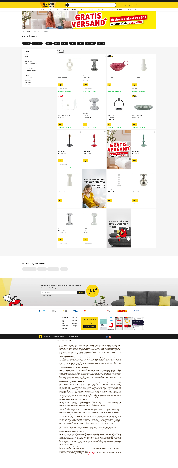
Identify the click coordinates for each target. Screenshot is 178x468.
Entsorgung (64, 328)
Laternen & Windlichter (30, 77)
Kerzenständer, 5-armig (62, 93)
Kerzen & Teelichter (31, 70)
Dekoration (26, 54)
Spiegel (27, 56)
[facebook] (107, 337)
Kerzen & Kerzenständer (31, 63)
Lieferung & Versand (66, 322)
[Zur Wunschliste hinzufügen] (80, 56)
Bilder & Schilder (29, 84)
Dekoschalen (28, 80)
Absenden (81, 292)
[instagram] (110, 337)
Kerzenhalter (60, 54)
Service (63, 323)
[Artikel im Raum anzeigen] (61, 51)
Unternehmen (75, 320)
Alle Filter (27, 43)
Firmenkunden (75, 323)
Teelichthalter (30, 68)
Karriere (73, 322)
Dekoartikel (27, 75)
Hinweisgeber (47, 336)
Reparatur (64, 327)
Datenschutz (74, 327)
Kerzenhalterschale (135, 93)
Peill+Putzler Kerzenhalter (88, 93)
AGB (63, 320)
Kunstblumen (28, 82)
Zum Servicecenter (89, 326)
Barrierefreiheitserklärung (59, 336)
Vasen (26, 58)
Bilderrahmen (28, 61)
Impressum (74, 325)
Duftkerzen (29, 73)
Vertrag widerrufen (66, 325)
